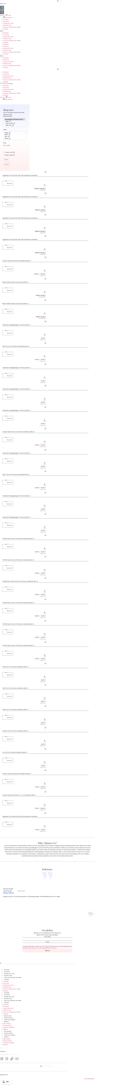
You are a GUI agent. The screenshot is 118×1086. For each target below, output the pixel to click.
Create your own (8, 23)
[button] (59, 31)
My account (7, 1016)
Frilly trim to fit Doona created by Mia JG (15, 667)
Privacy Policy (8, 1018)
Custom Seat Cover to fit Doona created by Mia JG (18, 432)
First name (47, 936)
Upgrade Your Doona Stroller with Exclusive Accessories (19, 175)
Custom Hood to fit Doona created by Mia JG (16, 261)
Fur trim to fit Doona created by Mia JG (14, 752)
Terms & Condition (9, 1019)
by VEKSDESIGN (89, 1079)
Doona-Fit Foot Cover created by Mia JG (15, 731)
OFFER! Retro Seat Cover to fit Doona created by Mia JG (20, 581)
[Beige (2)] (15, 133)
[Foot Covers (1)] (15, 123)
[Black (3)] (15, 135)
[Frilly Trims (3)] (15, 125)
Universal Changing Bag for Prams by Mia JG (16, 325)
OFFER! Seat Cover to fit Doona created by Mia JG (18, 538)
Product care (7, 25)
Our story (6, 21)
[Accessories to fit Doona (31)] (15, 119)
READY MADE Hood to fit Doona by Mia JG (15, 282)
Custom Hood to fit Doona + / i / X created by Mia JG (18, 795)
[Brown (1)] (15, 138)
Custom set (10, 152)
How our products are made (11, 27)
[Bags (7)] (15, 121)
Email (47, 942)
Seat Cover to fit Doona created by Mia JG (15, 346)
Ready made (10, 155)
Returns (6, 1021)
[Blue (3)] (15, 137)
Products (6, 19)
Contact (5, 29)
